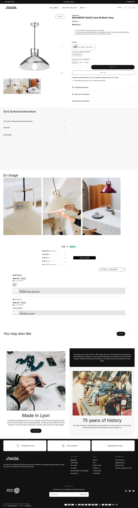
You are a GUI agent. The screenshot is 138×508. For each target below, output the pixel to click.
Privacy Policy (119, 460)
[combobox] (84, 47)
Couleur (74, 42)
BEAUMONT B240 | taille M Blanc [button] (30, 291)
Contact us (96, 468)
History (95, 460)
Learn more (36, 430)
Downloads (96, 473)
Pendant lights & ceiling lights (79, 470)
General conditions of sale (123, 468)
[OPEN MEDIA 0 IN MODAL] (62, 73)
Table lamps (74, 462)
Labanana (28, 505)
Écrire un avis (84, 258)
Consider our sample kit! (69, 1)
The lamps (53, 8)
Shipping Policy (120, 462)
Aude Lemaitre (12, 505)
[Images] (34, 86)
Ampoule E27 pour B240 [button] (27, 313)
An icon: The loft (69, 8)
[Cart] (133, 7)
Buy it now (103, 72)
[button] (126, 7)
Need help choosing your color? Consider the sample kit (90, 80)
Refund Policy (119, 465)
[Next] (133, 334)
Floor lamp (74, 465)
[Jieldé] (12, 458)
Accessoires (74, 473)
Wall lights (74, 460)
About (82, 8)
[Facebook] (130, 491)
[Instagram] (126, 491)
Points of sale (97, 465)
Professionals (97, 470)
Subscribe (83, 494)
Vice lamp (74, 468)
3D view (60, 16)
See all (121, 333)
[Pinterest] (133, 491)
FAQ (94, 462)
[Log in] (130, 7)
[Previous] (130, 334)
